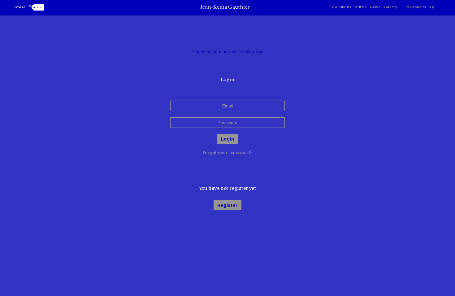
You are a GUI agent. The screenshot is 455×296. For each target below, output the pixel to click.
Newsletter (416, 7)
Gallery (390, 7)
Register (227, 205)
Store (20, 7)
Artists (361, 7)
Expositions (340, 7)
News (375, 7)
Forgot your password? (227, 152)
